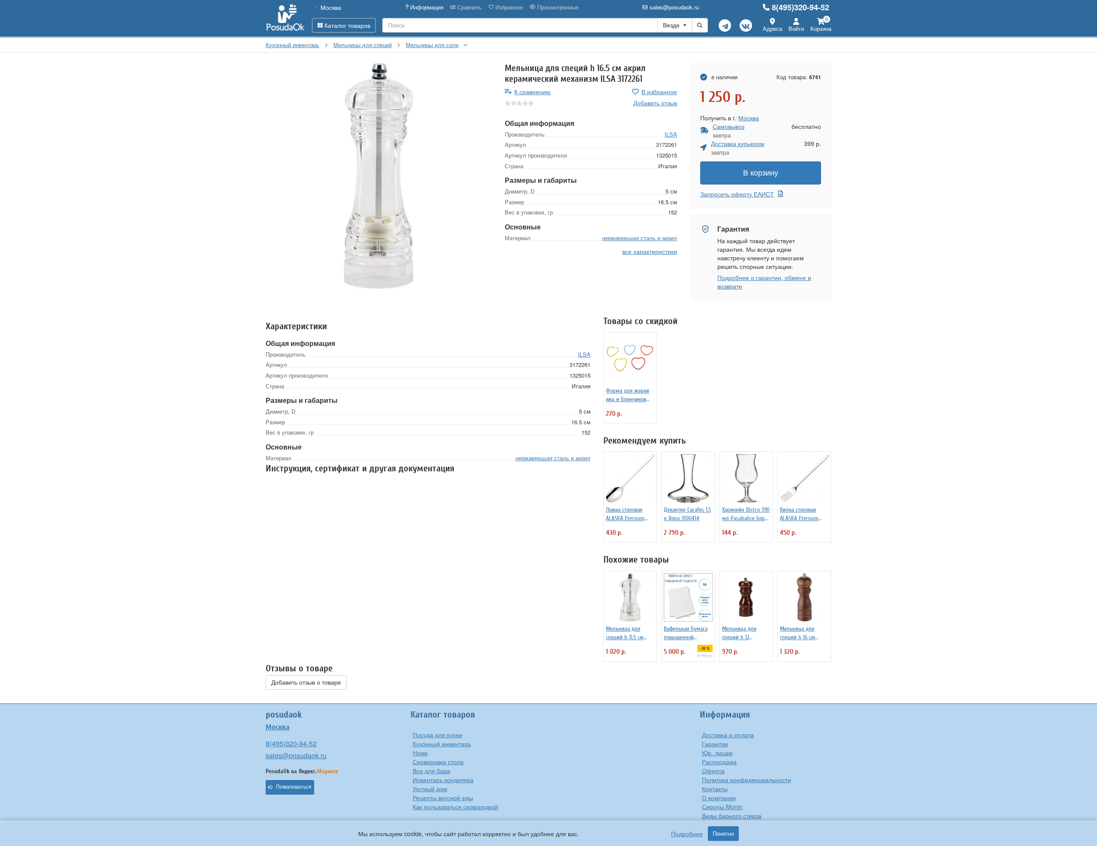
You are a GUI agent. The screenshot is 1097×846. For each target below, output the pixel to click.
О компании (719, 797)
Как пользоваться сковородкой (455, 806)
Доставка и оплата (728, 734)
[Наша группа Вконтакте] (746, 25)
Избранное (508, 7)
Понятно (723, 833)
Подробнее (687, 833)
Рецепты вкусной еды (443, 797)
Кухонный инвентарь (442, 743)
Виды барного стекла (731, 815)
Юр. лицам (717, 752)
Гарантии (715, 743)
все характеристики (649, 251)
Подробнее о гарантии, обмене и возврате (764, 281)
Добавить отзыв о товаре (306, 682)
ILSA (671, 134)
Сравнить (469, 7)
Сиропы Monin (722, 806)
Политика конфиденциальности (746, 779)
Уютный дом (430, 788)
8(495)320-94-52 (800, 7)
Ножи (420, 752)
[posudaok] (286, 18)
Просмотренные (557, 7)
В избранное (659, 91)
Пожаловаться (294, 787)
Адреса (772, 28)
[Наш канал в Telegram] (725, 25)
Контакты (715, 788)
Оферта (713, 770)
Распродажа (719, 761)
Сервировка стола (438, 761)
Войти (796, 28)
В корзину (760, 173)
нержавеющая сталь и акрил (639, 237)
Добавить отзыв (655, 102)
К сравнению (532, 91)
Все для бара (431, 770)
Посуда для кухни (437, 734)
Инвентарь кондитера (443, 779)
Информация (426, 7)
